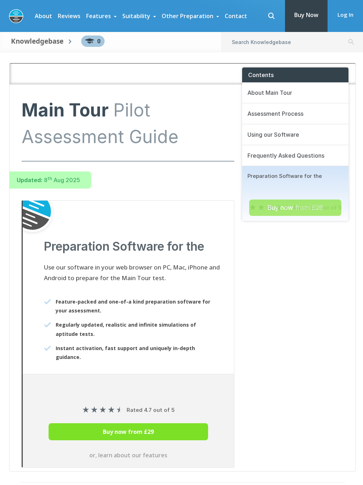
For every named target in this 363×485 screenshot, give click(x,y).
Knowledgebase (37, 41)
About (43, 16)
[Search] (271, 16)
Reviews (69, 16)
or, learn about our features (128, 455)
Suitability (136, 16)
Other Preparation (187, 16)
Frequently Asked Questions (285, 155)
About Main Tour (269, 92)
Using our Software (273, 134)
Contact (236, 16)
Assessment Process (275, 113)
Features (98, 16)
